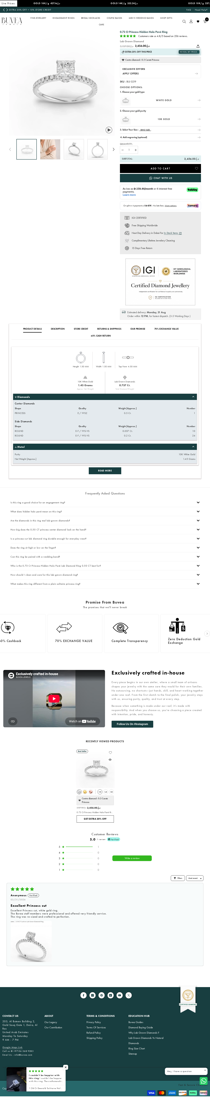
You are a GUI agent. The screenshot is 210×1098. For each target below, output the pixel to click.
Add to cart (160, 168)
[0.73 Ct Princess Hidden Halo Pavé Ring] (95, 768)
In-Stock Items (171, 232)
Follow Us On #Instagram (132, 724)
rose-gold (90, 791)
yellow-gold (85, 791)
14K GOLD (106, 792)
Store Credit (81, 328)
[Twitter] (128, 995)
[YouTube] (119, 995)
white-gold (79, 791)
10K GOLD (100, 792)
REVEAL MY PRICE (188, 52)
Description (58, 328)
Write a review (132, 858)
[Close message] (205, 1070)
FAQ (188, 10)
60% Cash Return (101, 335)
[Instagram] (92, 995)
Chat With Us (163, 178)
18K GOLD (111, 792)
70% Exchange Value (166, 328)
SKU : (123, 81)
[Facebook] (83, 995)
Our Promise (137, 328)
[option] (70, 10)
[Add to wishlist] (196, 168)
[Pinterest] (101, 995)
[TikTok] (110, 995)
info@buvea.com (23, 1054)
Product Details (32, 328)
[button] (113, 149)
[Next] (7, 10)
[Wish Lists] (198, 21)
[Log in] (191, 21)
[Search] (184, 21)
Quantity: (126, 144)
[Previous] (3, 10)
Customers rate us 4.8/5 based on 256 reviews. (163, 36)
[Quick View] (110, 760)
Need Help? (201, 10)
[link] (81, 633)
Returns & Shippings (109, 328)
